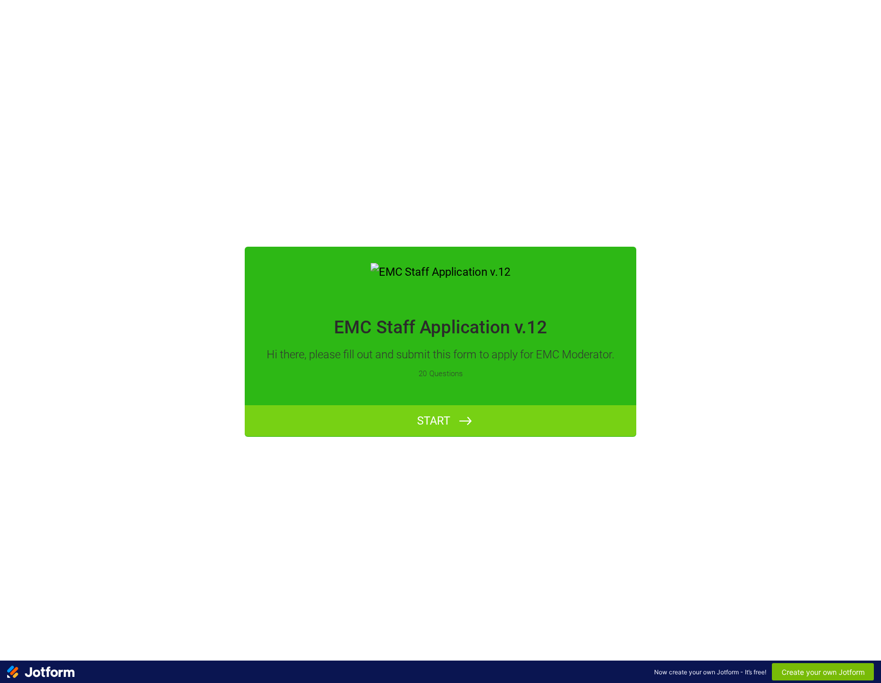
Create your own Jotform (823, 672)
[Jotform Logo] (40, 672)
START (433, 420)
